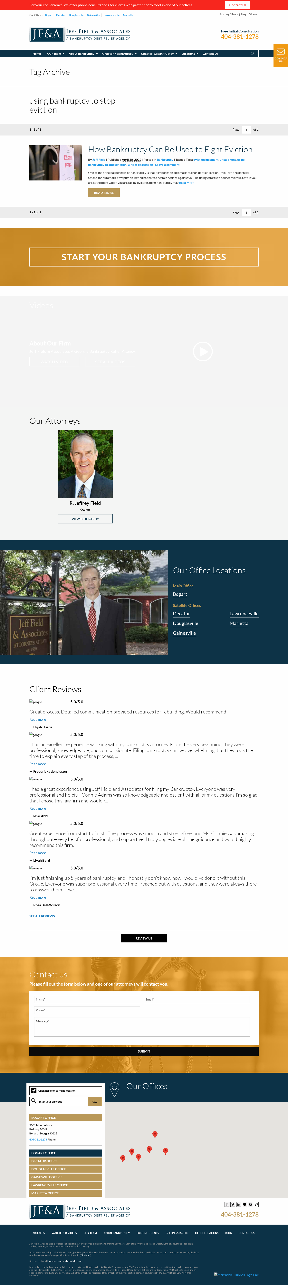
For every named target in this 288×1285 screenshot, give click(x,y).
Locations (188, 53)
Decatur (60, 15)
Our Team (54, 53)
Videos (253, 14)
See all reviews (42, 916)
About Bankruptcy (81, 53)
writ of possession (140, 164)
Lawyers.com (54, 1261)
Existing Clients (229, 14)
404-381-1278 (240, 36)
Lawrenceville (111, 15)
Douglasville (76, 15)
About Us (39, 1233)
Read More (186, 182)
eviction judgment (205, 159)
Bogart (49, 15)
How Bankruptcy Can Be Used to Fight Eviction (170, 149)
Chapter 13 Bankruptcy (157, 53)
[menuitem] (36, 53)
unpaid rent (228, 159)
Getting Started (177, 1233)
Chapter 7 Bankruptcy (117, 53)
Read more (37, 719)
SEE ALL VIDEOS (110, 361)
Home (37, 53)
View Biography (85, 519)
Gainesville (93, 15)
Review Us (144, 938)
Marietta (128, 15)
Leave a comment (167, 164)
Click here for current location (56, 1090)
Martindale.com (73, 1261)
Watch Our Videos (64, 1233)
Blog (243, 14)
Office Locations (206, 1233)
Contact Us (237, 5)
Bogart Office (43, 1117)
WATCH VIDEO (54, 361)
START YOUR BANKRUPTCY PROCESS (144, 257)
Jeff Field (98, 159)
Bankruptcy (165, 159)
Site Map (85, 1255)
